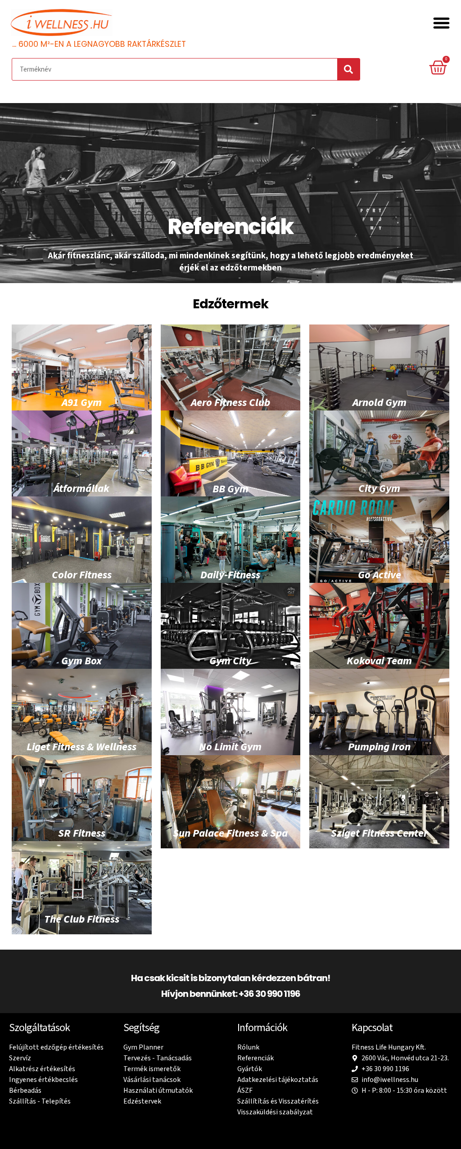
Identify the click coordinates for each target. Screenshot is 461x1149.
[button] (442, 23)
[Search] (348, 69)
